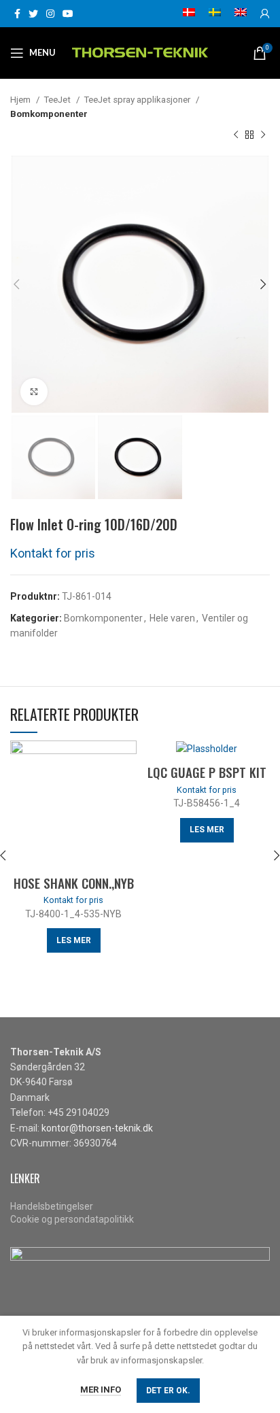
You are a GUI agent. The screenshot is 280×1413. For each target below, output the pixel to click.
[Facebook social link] (17, 13)
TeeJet (58, 100)
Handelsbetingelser (51, 1206)
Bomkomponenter (49, 114)
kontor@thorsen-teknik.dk (97, 1128)
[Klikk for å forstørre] (34, 391)
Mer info (100, 1389)
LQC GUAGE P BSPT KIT (206, 771)
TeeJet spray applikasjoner (138, 100)
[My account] (265, 13)
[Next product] (263, 135)
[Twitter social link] (33, 13)
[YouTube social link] (67, 13)
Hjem (21, 100)
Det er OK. (168, 1390)
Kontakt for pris (52, 553)
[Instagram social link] (50, 13)
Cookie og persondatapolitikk (72, 1219)
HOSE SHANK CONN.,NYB (74, 882)
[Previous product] (236, 135)
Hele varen (172, 618)
